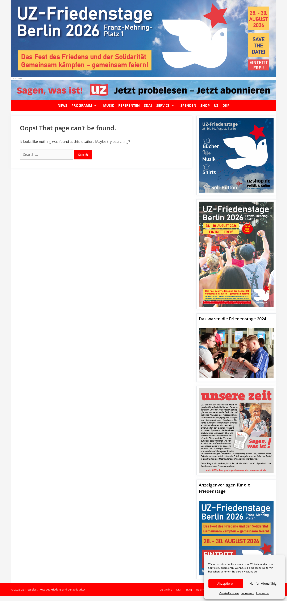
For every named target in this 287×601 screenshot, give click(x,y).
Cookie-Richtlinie (229, 593)
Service (163, 105)
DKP (225, 105)
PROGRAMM (81, 105)
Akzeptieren (225, 583)
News (62, 105)
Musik (108, 105)
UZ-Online (166, 589)
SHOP (205, 105)
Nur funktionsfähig (262, 583)
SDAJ (148, 105)
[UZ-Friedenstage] (143, 38)
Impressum (247, 593)
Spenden (188, 105)
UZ (216, 105)
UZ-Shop (201, 589)
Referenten (129, 105)
